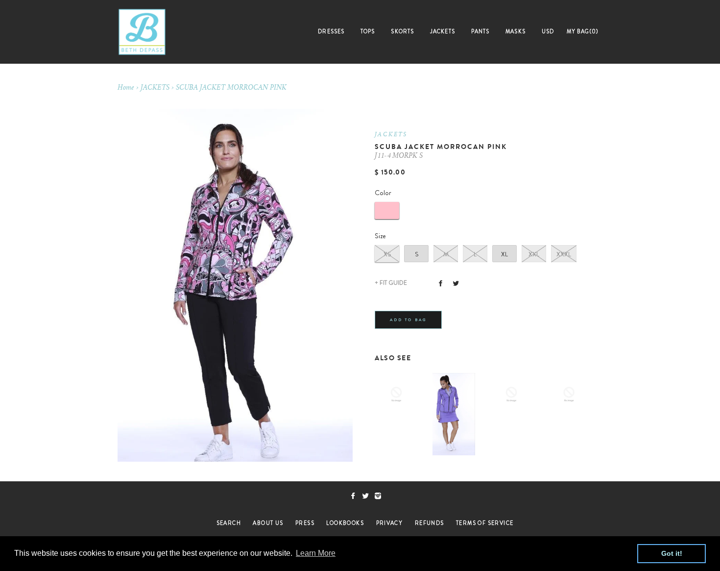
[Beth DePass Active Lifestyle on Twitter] (368, 496)
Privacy (389, 523)
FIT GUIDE (391, 282)
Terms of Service (484, 523)
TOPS (367, 31)
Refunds (429, 523)
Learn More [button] (316, 553)
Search (228, 523)
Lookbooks (345, 523)
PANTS (480, 31)
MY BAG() (583, 31)
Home (126, 88)
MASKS (515, 31)
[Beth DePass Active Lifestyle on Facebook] (356, 496)
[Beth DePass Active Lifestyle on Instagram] (379, 496)
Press (304, 523)
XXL (533, 254)
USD (548, 31)
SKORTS (402, 31)
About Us (268, 523)
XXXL (563, 254)
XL (504, 254)
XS (387, 254)
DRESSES (331, 31)
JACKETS (442, 31)
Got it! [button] (671, 553)
